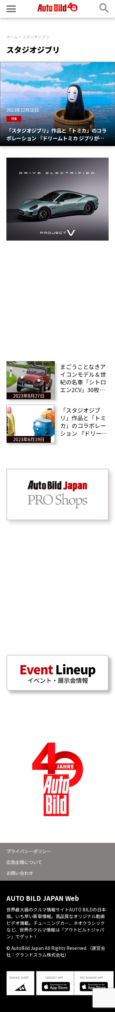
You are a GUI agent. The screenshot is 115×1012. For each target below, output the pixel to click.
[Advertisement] (57, 298)
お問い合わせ (19, 873)
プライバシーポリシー (28, 851)
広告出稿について (24, 862)
